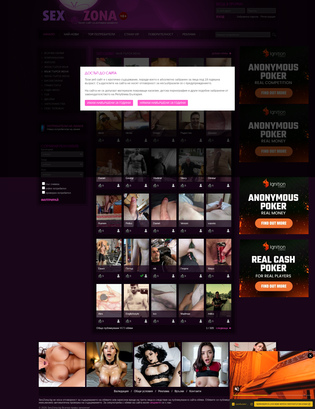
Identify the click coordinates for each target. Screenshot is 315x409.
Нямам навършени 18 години (163, 102)
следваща (222, 328)
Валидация (121, 391)
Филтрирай (50, 200)
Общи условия (143, 391)
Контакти (195, 391)
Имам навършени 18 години (109, 102)
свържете (155, 402)
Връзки (179, 391)
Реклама (163, 391)
